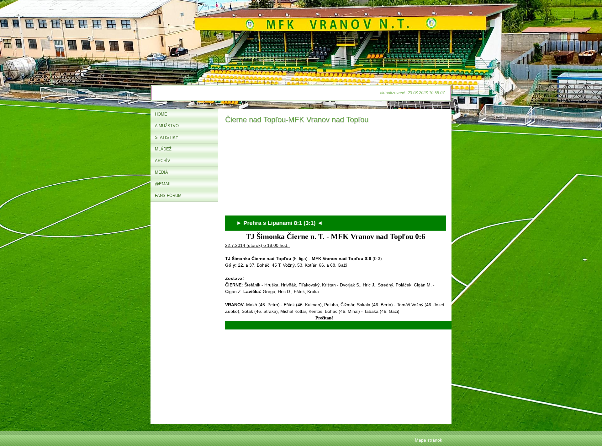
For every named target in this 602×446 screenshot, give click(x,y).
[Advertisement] (335, 171)
